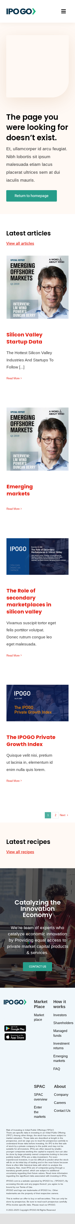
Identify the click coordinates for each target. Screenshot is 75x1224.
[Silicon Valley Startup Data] (37, 287)
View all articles (20, 243)
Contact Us (62, 1110)
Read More (13, 378)
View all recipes (20, 852)
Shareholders (63, 1023)
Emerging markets (37, 434)
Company (61, 1094)
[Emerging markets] (37, 439)
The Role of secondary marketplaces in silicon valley (37, 543)
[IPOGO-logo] (21, 9)
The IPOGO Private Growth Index (37, 695)
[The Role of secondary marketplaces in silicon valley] (37, 556)
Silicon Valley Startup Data (37, 279)
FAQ (56, 1069)
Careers (60, 1103)
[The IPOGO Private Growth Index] (37, 703)
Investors (60, 1015)
